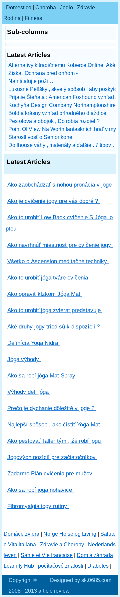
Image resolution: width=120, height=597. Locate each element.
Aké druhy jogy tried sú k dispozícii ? (54, 326)
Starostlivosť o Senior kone (41, 137)
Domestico (18, 7)
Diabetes (98, 566)
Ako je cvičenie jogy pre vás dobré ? (53, 201)
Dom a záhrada (95, 555)
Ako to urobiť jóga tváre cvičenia (48, 278)
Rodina (12, 18)
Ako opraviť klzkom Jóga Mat (44, 294)
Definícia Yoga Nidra (33, 343)
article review (54, 591)
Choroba (45, 7)
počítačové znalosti (60, 566)
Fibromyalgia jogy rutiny (38, 506)
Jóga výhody (24, 359)
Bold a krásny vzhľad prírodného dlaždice (58, 113)
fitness (33, 18)
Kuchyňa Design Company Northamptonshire (62, 105)
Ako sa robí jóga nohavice (40, 490)
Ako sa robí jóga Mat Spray (42, 375)
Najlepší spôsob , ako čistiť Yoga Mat (54, 424)
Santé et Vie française (47, 555)
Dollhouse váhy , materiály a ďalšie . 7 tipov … (63, 145)
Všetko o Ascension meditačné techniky (58, 261)
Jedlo (66, 7)
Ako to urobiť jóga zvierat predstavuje (54, 310)
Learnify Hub (19, 566)
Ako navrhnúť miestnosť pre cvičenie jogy (60, 245)
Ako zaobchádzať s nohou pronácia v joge (60, 185)
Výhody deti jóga (28, 392)
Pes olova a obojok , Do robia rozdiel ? (54, 121)
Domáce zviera (21, 534)
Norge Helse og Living (69, 534)
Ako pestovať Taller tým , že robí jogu (54, 441)
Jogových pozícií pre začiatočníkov (52, 457)
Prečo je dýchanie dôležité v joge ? (51, 408)
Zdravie (86, 7)
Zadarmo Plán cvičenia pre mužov (50, 473)
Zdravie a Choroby (62, 544)
